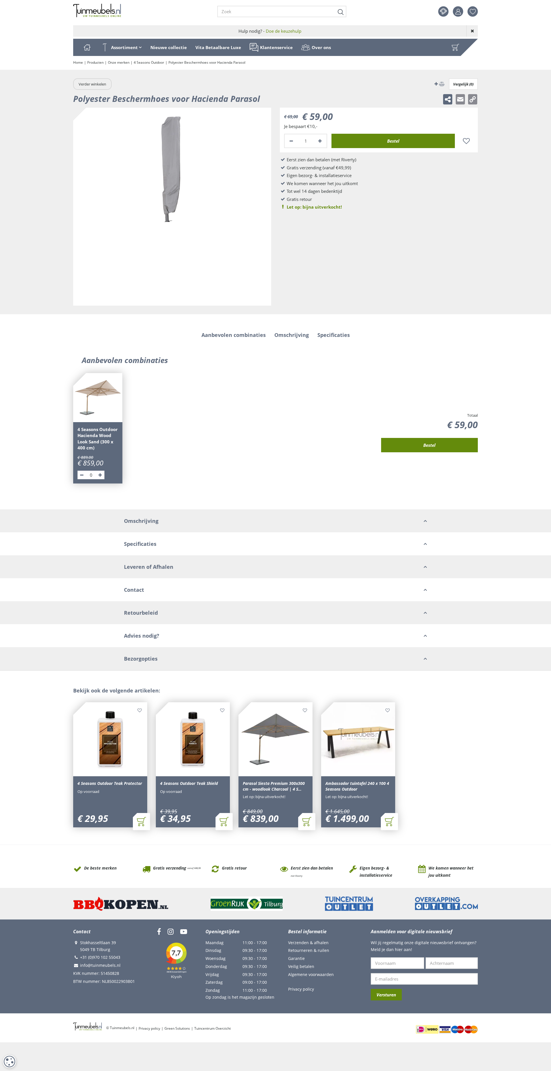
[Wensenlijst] (472, 11)
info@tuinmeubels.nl (100, 965)
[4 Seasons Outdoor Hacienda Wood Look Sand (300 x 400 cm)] (98, 397)
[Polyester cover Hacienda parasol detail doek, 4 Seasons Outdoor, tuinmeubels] (172, 206)
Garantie (296, 958)
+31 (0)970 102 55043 (100, 957)
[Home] (87, 47)
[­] (159, 931)
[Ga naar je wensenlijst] (474, 11)
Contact (443, 11)
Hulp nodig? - (269, 31)
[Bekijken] (455, 47)
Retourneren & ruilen (308, 950)
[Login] (458, 11)
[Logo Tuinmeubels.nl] (97, 10)
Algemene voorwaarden (311, 974)
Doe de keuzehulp (283, 31)
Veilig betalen (301, 966)
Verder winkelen (92, 84)
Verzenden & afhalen (308, 942)
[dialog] (9, 1061)
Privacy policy (301, 989)
